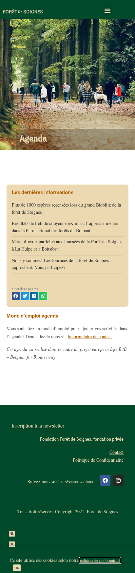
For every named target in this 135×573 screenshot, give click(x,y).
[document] (67, 286)
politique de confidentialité (100, 560)
